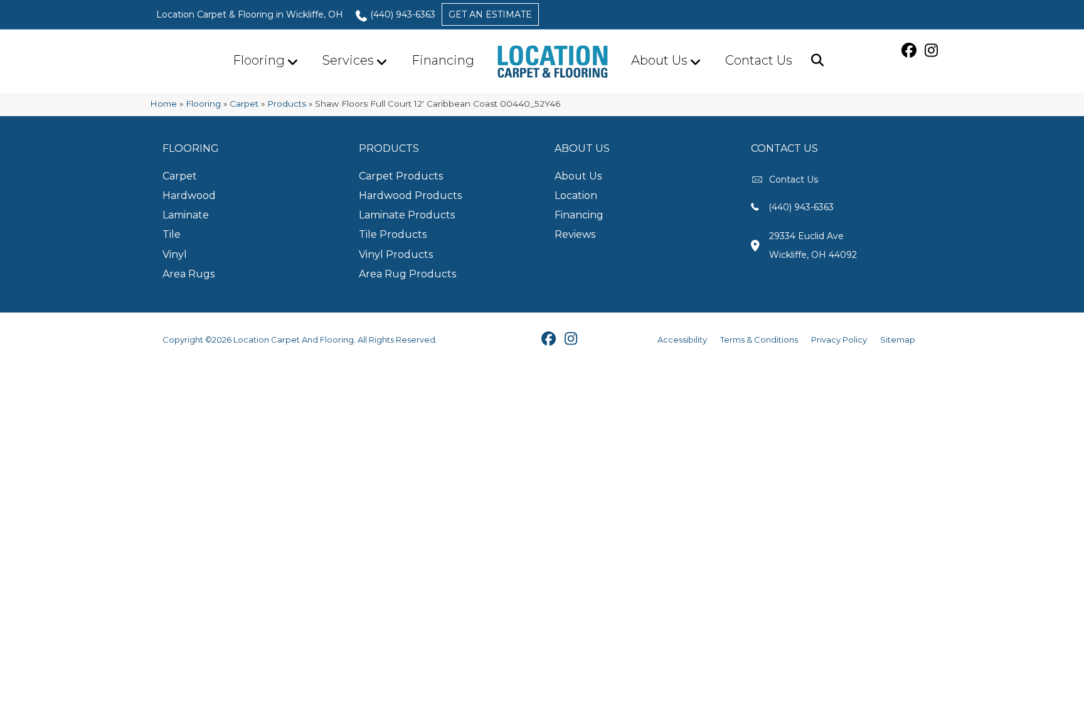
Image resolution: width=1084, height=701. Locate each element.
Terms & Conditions (759, 339)
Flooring (259, 60)
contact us (793, 179)
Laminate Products (407, 215)
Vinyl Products (396, 254)
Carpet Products (401, 176)
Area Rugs (188, 274)
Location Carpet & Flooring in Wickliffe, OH (249, 14)
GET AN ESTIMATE (490, 14)
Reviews (575, 234)
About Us (659, 60)
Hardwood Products (410, 195)
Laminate (185, 215)
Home (163, 104)
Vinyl (174, 254)
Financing (443, 60)
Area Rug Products (407, 274)
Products (286, 104)
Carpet (244, 104)
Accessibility (682, 339)
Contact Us (758, 60)
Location (576, 195)
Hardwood (189, 195)
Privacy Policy (839, 339)
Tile (171, 234)
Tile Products (393, 234)
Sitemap (897, 339)
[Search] (813, 60)
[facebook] (911, 50)
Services (348, 60)
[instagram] (932, 50)
